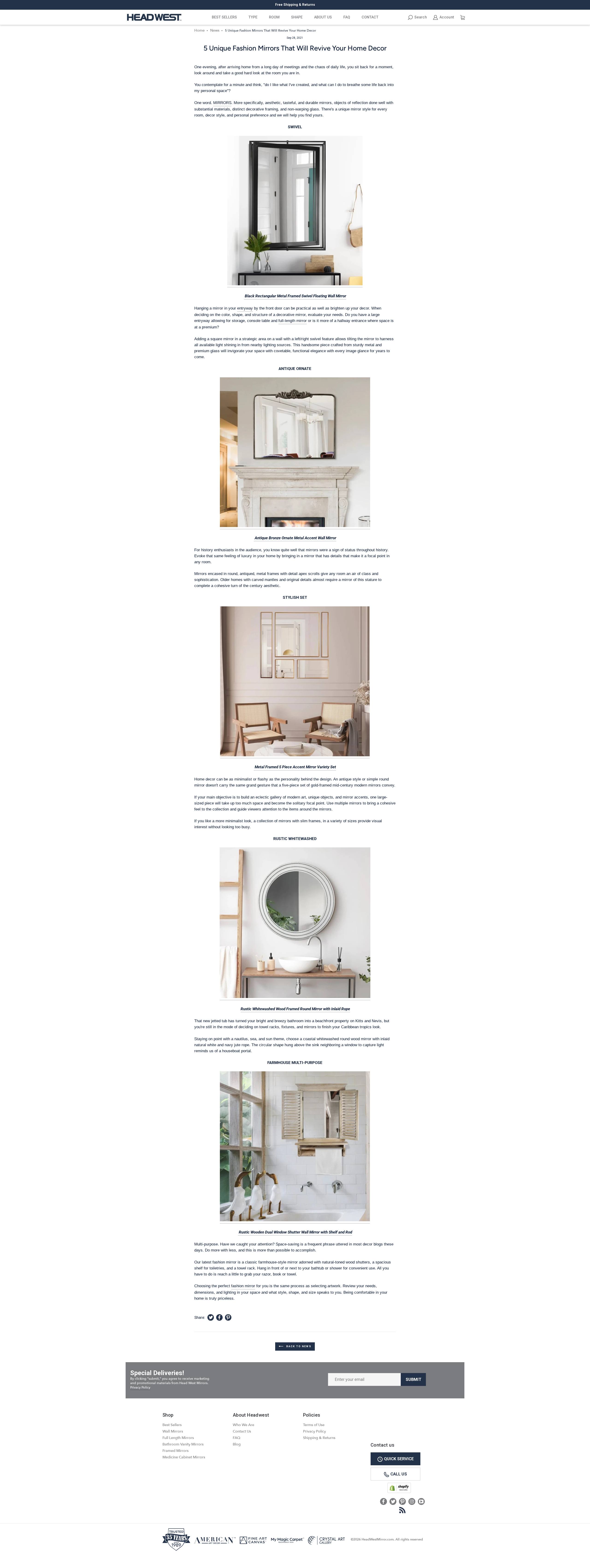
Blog (237, 1444)
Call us (398, 1474)
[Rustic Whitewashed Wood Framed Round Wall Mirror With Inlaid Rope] (295, 923)
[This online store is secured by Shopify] (399, 1492)
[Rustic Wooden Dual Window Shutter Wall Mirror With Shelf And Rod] (295, 1147)
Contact (370, 17)
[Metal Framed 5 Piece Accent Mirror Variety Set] (295, 682)
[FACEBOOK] (383, 1502)
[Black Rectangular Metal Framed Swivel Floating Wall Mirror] (295, 212)
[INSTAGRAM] (411, 1502)
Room (274, 17)
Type (252, 17)
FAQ (346, 17)
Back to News (298, 1346)
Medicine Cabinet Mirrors (183, 1457)
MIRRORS (222, 102)
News (214, 30)
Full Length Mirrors (178, 1437)
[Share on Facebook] (219, 1317)
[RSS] (402, 1510)
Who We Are (243, 1424)
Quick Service (399, 1458)
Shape (297, 17)
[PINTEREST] (402, 1502)
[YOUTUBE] (421, 1502)
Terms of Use (313, 1424)
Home (199, 30)
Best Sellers (224, 17)
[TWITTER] (392, 1502)
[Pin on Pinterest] (228, 1317)
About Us (323, 17)
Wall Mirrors (172, 1431)
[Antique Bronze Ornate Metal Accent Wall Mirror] (295, 453)
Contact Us (242, 1431)
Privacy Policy (140, 1387)
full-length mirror (292, 320)
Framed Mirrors (175, 1450)
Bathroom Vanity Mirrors (183, 1444)
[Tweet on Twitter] (210, 1317)
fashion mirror (243, 1286)
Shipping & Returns (319, 1437)
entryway (245, 308)
